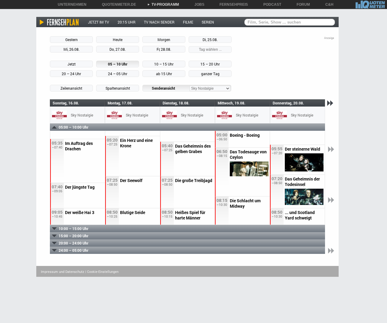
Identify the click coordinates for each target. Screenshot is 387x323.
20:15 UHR (126, 22)
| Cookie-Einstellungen (102, 271)
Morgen (164, 39)
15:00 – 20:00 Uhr (73, 235)
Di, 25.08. (210, 39)
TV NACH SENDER (159, 22)
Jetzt (71, 64)
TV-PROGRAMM (163, 4)
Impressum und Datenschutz (62, 271)
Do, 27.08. (117, 49)
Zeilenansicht (71, 88)
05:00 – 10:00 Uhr (73, 127)
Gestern (71, 39)
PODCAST (270, 4)
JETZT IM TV (98, 22)
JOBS (197, 4)
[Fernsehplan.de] (59, 22)
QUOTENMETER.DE (117, 4)
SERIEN (208, 22)
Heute (117, 39)
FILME (188, 22)
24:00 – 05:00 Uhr (73, 250)
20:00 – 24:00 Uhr (73, 243)
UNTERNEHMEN (70, 4)
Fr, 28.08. (164, 49)
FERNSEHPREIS (231, 4)
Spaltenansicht (118, 88)
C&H (327, 4)
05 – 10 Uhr (117, 64)
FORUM (301, 4)
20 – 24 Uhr (71, 73)
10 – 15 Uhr (164, 64)
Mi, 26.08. (71, 49)
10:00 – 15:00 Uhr (73, 228)
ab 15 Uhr (164, 73)
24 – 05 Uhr (117, 73)
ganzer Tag (210, 73)
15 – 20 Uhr (210, 64)
